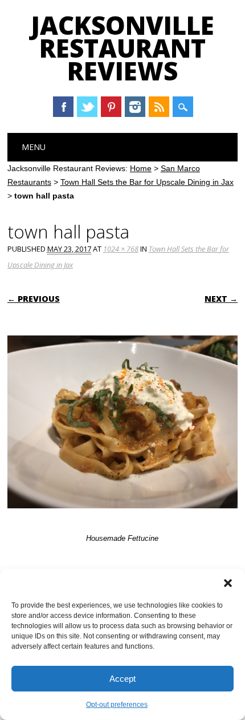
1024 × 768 (120, 249)
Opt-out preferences (117, 705)
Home (141, 168)
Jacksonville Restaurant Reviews (122, 48)
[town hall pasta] (122, 519)
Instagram (135, 106)
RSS (159, 106)
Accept (122, 678)
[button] (228, 583)
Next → (221, 298)
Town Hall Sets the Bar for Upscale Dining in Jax (147, 182)
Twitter (87, 106)
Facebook (63, 106)
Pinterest (111, 106)
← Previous (33, 298)
